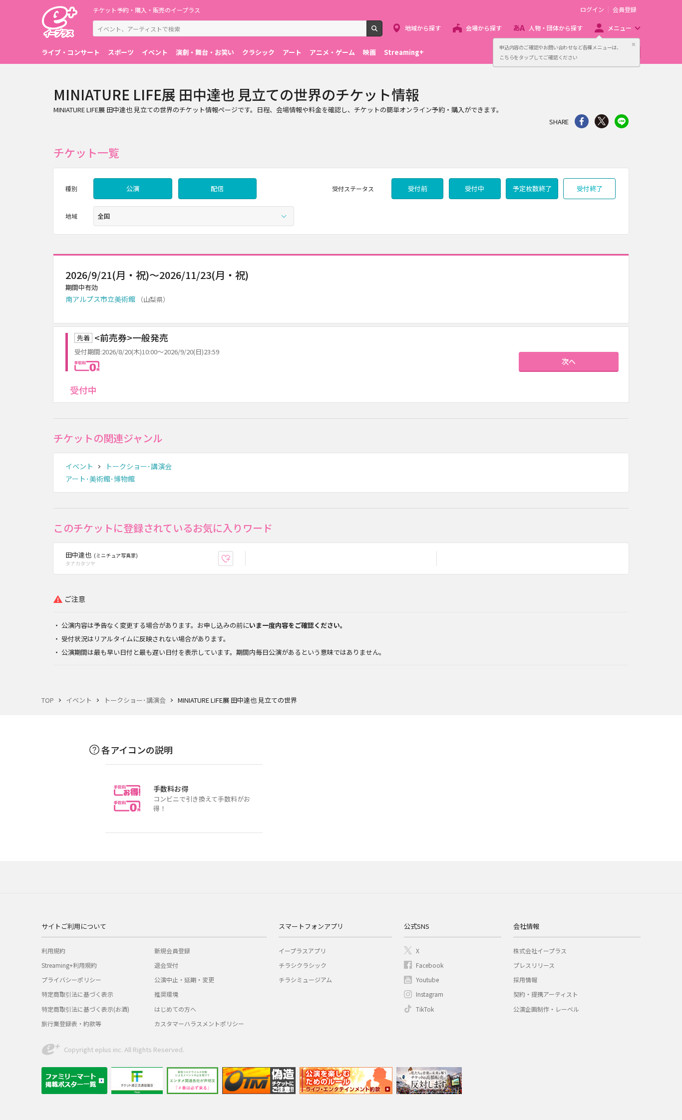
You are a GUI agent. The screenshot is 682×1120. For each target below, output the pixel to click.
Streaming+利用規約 (69, 965)
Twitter (602, 121)
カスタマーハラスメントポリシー (199, 1023)
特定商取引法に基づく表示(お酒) (85, 1009)
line (622, 121)
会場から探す (484, 27)
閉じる (634, 44)
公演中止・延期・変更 (184, 979)
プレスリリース (534, 965)
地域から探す (423, 27)
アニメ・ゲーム (332, 52)
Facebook (429, 965)
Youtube (427, 979)
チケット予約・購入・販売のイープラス (146, 9)
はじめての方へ (175, 1009)
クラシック (258, 52)
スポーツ (121, 52)
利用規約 (53, 950)
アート (292, 52)
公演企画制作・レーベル (546, 1009)
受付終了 (590, 188)
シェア (582, 121)
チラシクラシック (303, 965)
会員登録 (625, 9)
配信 (217, 188)
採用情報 (525, 979)
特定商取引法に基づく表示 (77, 994)
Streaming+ (404, 52)
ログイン (592, 9)
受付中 (474, 188)
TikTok (425, 1009)
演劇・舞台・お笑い (205, 52)
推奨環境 (166, 994)
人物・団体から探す (556, 27)
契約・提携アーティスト (545, 994)
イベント (155, 52)
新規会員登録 (172, 950)
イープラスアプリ (302, 950)
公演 (132, 188)
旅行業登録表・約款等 (71, 1023)
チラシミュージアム (305, 979)
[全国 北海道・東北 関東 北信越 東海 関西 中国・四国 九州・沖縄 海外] (193, 216)
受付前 (417, 188)
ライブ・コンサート (70, 52)
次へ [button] (569, 361)
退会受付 (166, 965)
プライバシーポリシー (71, 979)
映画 (369, 52)
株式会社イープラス (540, 950)
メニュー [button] (620, 27)
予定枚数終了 (532, 188)
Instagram (429, 994)
